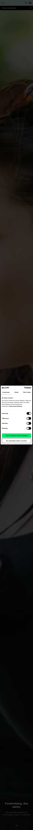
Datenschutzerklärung (15, 406)
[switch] (29, 418)
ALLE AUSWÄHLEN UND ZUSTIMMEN (16, 435)
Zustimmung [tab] (6, 392)
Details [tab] (17, 392)
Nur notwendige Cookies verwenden (16, 440)
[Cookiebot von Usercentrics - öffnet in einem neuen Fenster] (24, 388)
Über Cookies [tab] (27, 392)
